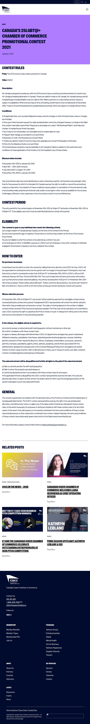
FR (85, 2)
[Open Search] (82, 2)
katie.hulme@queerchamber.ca (54, 425)
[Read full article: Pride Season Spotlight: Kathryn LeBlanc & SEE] (67, 533)
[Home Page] (6, 9)
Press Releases (13, 482)
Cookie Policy (32, 710)
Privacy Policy (22, 710)
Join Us (77, 2)
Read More (6, 492)
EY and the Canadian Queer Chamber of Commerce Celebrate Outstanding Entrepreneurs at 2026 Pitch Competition (22, 546)
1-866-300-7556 (13, 602)
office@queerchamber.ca (16, 605)
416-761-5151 (11, 599)
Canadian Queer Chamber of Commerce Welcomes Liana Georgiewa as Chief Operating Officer (64, 491)
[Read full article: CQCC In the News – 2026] (22, 479)
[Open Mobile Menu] (87, 9)
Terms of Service (11, 710)
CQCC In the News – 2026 (15, 486)
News (4, 482)
